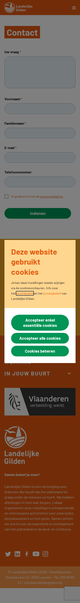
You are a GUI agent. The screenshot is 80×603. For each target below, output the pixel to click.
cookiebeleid (25, 293)
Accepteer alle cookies (40, 338)
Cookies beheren (40, 351)
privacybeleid (52, 293)
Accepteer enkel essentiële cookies (40, 323)
